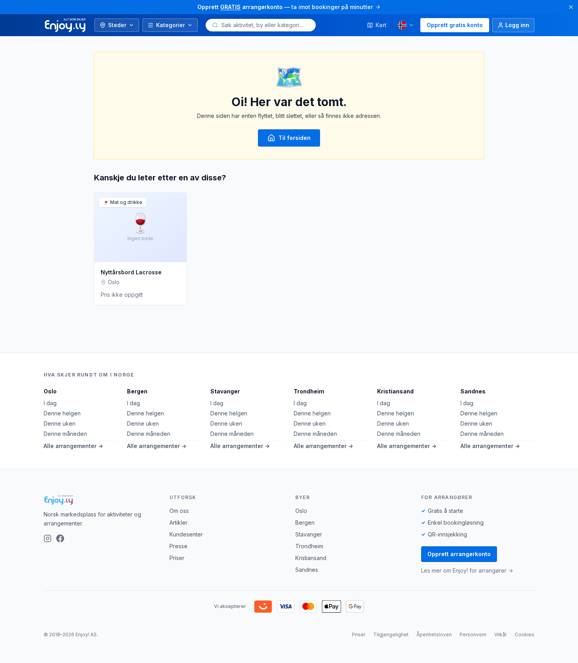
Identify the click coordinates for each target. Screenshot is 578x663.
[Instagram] (48, 538)
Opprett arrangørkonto (459, 554)
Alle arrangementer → (73, 446)
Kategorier (170, 25)
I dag (50, 403)
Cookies (524, 634)
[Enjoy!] (100, 499)
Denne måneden (65, 433)
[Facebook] (60, 538)
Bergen (137, 391)
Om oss (179, 510)
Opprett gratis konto (455, 25)
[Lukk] (570, 7)
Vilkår (500, 634)
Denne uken (59, 423)
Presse (178, 546)
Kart (381, 25)
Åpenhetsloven (434, 634)
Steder (117, 25)
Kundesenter (186, 534)
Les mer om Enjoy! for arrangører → (467, 570)
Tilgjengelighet (391, 634)
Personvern (473, 634)
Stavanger (225, 391)
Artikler (178, 522)
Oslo (50, 391)
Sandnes (473, 391)
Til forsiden (294, 137)
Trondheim (309, 391)
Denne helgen (62, 413)
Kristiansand (395, 391)
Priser (176, 558)
